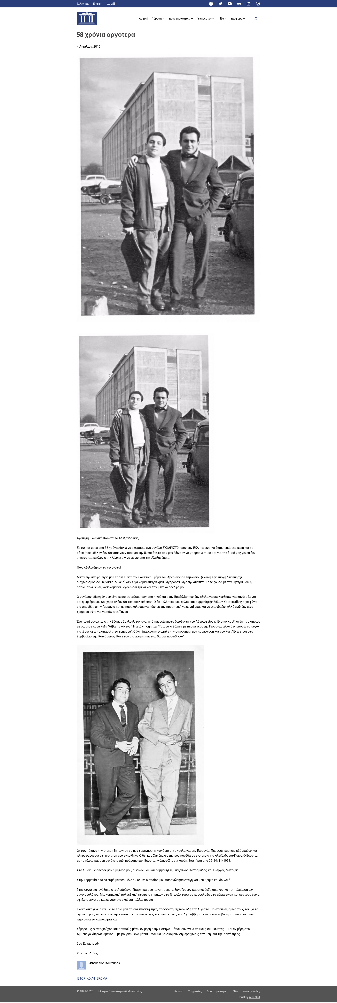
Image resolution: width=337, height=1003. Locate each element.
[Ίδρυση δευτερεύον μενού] (163, 18)
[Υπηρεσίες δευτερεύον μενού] (213, 18)
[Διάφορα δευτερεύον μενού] (244, 18)
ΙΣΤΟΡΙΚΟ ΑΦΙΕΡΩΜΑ (92, 978)
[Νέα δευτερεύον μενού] (225, 18)
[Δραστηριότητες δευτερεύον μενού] (192, 18)
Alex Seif (254, 997)
